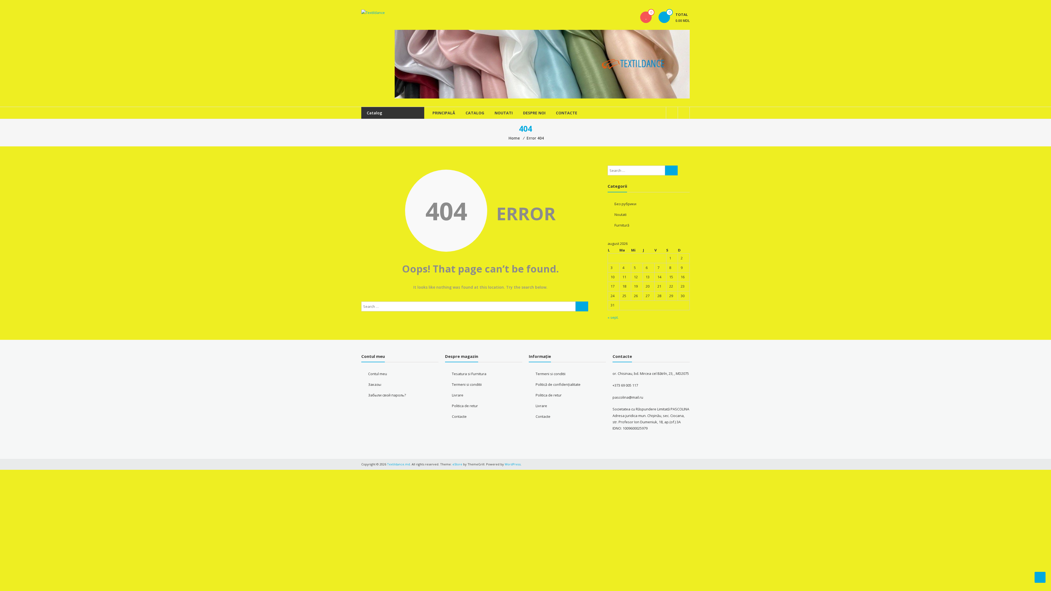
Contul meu (377, 373)
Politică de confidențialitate (558, 384)
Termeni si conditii (467, 384)
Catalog (475, 112)
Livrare (457, 395)
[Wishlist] (645, 17)
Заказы (374, 384)
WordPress (513, 464)
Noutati (504, 112)
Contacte (566, 112)
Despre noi (534, 112)
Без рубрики (625, 203)
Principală (443, 112)
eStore (457, 464)
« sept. (613, 317)
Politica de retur (465, 405)
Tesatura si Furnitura (469, 373)
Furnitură (621, 225)
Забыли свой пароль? (387, 395)
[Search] (582, 306)
